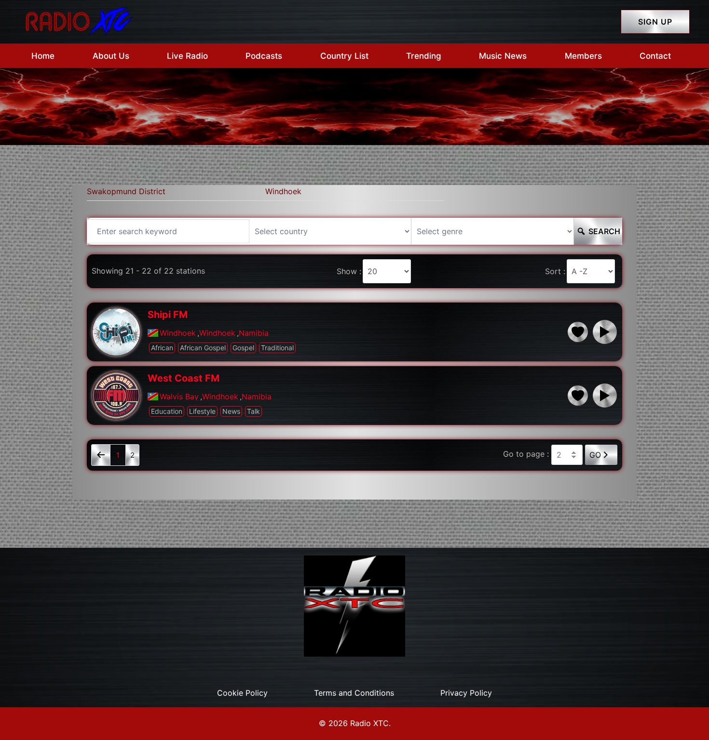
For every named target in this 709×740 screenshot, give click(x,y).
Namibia (254, 333)
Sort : (555, 271)
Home (43, 56)
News (231, 411)
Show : (349, 271)
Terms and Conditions (354, 693)
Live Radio (187, 56)
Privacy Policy (466, 693)
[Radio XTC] (77, 21)
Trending (423, 56)
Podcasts (263, 56)
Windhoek (283, 191)
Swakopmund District (126, 191)
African (162, 348)
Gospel (243, 348)
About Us (111, 56)
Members (583, 56)
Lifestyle (202, 411)
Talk (253, 411)
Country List (344, 56)
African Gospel (203, 348)
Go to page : (526, 454)
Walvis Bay (179, 396)
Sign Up (655, 21)
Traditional (277, 348)
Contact (655, 56)
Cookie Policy (242, 693)
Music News (503, 56)
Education (166, 411)
